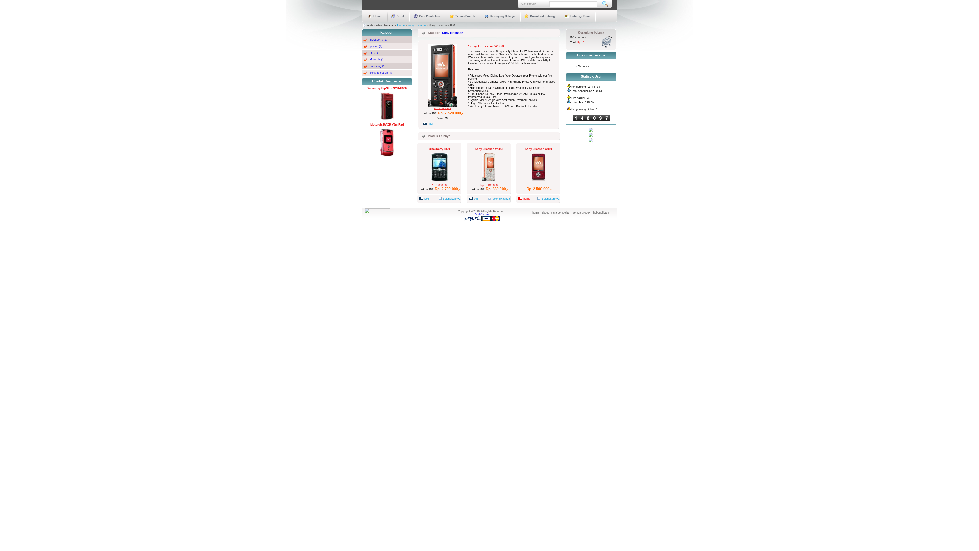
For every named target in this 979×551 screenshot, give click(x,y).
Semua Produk (465, 16)
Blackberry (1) (379, 39)
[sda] (591, 135)
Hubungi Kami (580, 16)
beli (431, 123)
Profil (400, 16)
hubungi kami (601, 212)
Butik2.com (482, 214)
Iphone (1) (376, 46)
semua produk (581, 212)
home (535, 212)
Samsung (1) (378, 66)
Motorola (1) (377, 59)
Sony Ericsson (417, 25)
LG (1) (374, 52)
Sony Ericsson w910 (538, 149)
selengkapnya (446, 198)
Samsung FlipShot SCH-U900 (387, 88)
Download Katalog (542, 16)
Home (377, 16)
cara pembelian (560, 212)
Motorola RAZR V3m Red (387, 124)
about (545, 212)
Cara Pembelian (429, 16)
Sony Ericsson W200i (489, 149)
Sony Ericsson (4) (381, 72)
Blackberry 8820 (439, 149)
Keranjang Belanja (502, 16)
